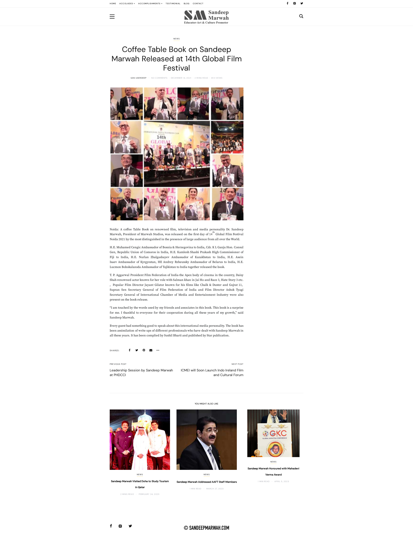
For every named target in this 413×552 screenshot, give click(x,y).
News (176, 38)
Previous (117, 452)
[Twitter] (301, 3)
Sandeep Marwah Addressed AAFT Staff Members (207, 482)
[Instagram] (294, 3)
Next (295, 452)
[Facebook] (287, 3)
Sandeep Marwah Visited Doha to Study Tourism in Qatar (140, 484)
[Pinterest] (143, 350)
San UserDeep (138, 78)
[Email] (150, 350)
